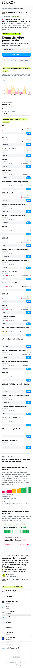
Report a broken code (12, 662)
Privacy (20, 662)
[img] (16, 87)
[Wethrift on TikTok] (12, 665)
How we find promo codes (24, 660)
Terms (24, 662)
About (4, 660)
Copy (28, 133)
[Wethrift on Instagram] (16, 665)
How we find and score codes (10, 579)
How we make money (18, 8)
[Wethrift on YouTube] (20, 665)
